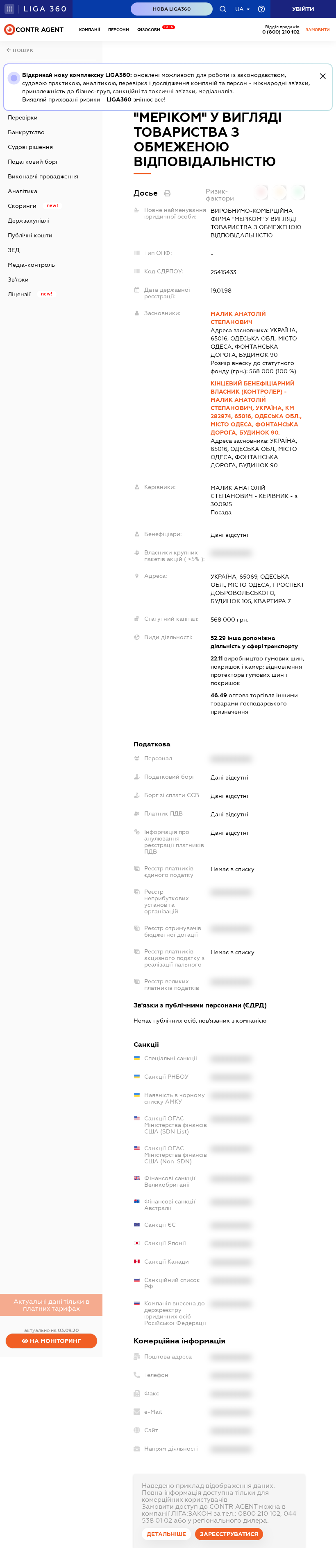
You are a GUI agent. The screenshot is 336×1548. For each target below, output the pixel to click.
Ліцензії (19, 294)
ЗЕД (14, 250)
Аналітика (22, 191)
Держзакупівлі (28, 220)
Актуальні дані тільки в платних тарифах (51, 1305)
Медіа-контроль (31, 264)
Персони (118, 29)
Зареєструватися (229, 1534)
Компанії (89, 29)
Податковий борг (33, 161)
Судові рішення (30, 147)
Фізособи (150, 29)
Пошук (22, 50)
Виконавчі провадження (43, 176)
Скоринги (22, 206)
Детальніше (166, 1534)
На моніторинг (54, 1341)
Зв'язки (18, 279)
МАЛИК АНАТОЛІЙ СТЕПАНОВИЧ (238, 318)
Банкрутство (26, 132)
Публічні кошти (30, 235)
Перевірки (23, 117)
